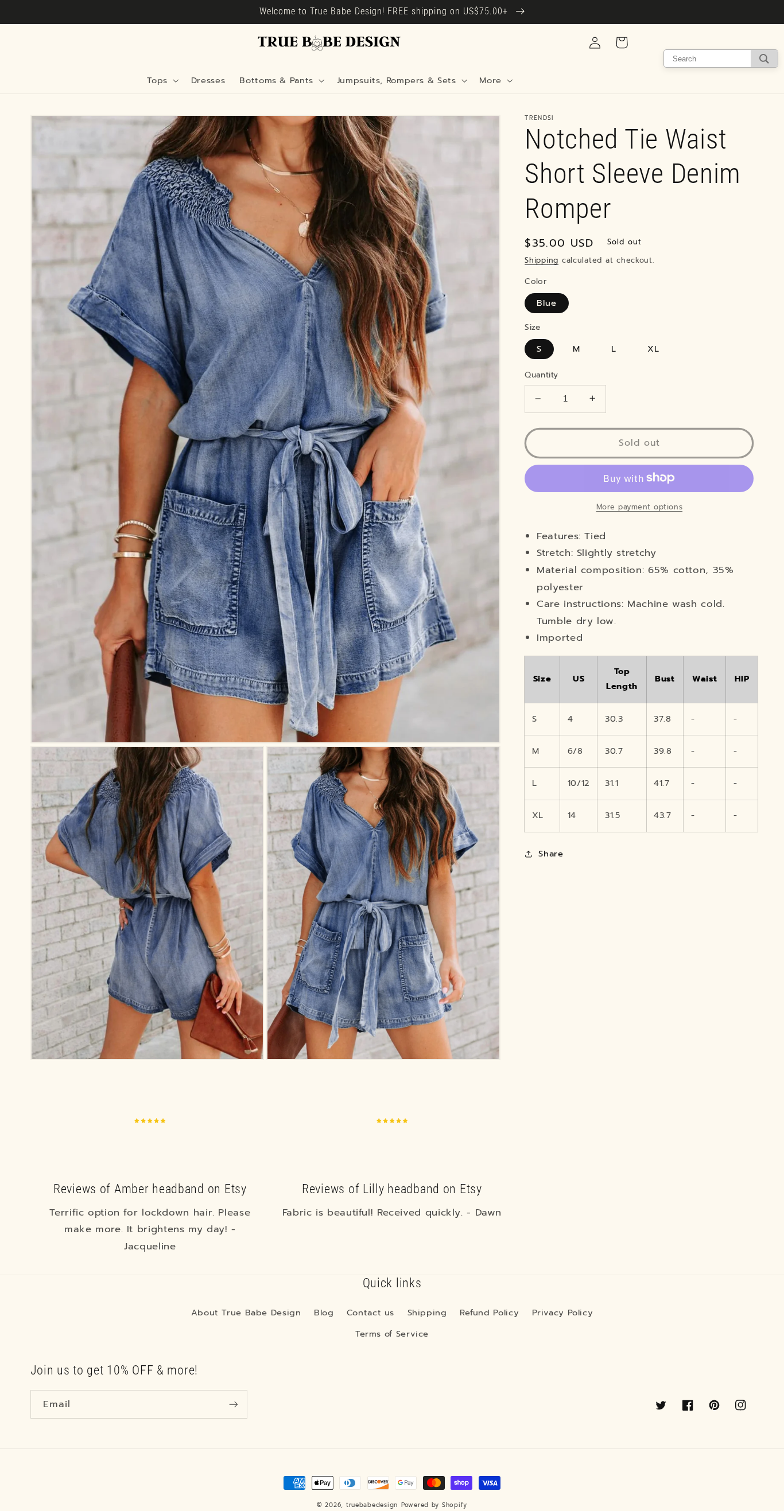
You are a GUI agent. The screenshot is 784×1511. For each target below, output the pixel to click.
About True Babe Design (246, 1312)
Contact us (370, 1312)
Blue (547, 303)
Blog (324, 1312)
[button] (162, 80)
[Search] (764, 58)
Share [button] (550, 853)
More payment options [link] (639, 506)
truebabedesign (372, 1505)
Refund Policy (489, 1312)
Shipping (541, 260)
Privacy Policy (562, 1312)
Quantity (541, 375)
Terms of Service (392, 1333)
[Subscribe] (233, 1404)
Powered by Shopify (434, 1505)
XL (653, 348)
